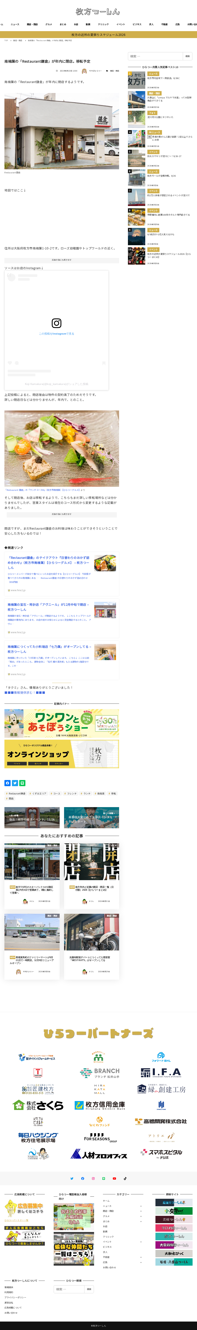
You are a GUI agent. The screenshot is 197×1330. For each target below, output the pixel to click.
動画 (88, 24)
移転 (113, 793)
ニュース (15, 24)
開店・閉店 (32, 24)
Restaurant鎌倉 (16, 793)
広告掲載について (13, 1307)
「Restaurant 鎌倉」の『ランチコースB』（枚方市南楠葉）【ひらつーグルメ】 (42, 489)
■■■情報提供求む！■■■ (24, 692)
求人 (151, 24)
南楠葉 (100, 793)
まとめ (63, 24)
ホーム (106, 1200)
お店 (76, 24)
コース (56, 793)
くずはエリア (39, 793)
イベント (120, 24)
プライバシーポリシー (15, 1297)
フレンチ (72, 793)
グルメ (48, 24)
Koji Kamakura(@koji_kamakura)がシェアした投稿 (56, 383)
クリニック (103, 24)
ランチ (86, 793)
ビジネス (137, 24)
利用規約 (8, 1292)
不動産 (164, 24)
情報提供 (8, 1287)
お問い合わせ (109, 1267)
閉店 (11, 798)
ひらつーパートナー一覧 (16, 1220)
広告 (177, 24)
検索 (187, 56)
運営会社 (8, 1302)
